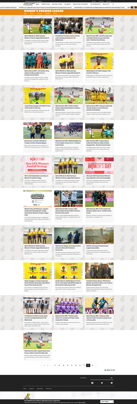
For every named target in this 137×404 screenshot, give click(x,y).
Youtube (109, 1)
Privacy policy (40, 388)
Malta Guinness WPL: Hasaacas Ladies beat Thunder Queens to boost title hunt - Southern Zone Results (99, 108)
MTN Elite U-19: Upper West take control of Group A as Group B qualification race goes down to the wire (30, 7)
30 (67, 365)
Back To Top (111, 370)
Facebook (102, 1)
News (25, 13)
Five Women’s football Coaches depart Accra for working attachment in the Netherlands (36, 318)
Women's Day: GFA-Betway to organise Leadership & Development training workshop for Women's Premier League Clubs (37, 206)
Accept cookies (105, 401)
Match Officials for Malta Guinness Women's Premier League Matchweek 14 (68, 67)
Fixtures (39, 13)
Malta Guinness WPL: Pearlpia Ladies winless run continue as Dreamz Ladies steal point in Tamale (67, 318)
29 (63, 365)
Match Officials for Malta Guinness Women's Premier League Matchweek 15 (37, 32)
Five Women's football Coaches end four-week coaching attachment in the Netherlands (67, 38)
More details (82, 402)
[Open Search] (112, 4)
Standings (47, 13)
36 (92, 365)
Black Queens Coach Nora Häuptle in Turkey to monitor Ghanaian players (37, 137)
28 (59, 365)
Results (32, 13)
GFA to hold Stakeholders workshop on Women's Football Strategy (37, 171)
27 (55, 365)
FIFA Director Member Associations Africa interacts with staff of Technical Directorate (68, 248)
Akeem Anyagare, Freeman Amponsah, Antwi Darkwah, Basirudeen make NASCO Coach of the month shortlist (37, 283)
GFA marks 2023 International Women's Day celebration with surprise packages (99, 171)
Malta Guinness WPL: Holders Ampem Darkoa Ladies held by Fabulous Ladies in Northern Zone (67, 108)
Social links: (83, 377)
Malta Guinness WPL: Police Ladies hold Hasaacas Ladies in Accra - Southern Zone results (98, 211)
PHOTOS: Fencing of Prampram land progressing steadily (99, 243)
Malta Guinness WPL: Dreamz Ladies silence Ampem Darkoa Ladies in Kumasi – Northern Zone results (68, 211)
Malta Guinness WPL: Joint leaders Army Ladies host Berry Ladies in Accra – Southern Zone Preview (36, 73)
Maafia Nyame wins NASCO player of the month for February (99, 67)
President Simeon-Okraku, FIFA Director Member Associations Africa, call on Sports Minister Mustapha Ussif (99, 283)
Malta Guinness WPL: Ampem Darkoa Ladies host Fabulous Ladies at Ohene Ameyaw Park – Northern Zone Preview (98, 143)
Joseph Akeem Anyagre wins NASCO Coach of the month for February (37, 102)
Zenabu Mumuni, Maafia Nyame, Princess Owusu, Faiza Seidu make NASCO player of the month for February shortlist (68, 283)
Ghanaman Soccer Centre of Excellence (33, 1)
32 (76, 365)
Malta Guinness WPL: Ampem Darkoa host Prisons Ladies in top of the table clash (37, 347)
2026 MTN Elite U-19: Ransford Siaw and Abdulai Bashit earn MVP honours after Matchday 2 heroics (84, 7)
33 (80, 365)
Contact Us (31, 388)
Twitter (94, 1)
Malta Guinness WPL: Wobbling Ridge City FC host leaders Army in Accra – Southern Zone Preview (68, 143)
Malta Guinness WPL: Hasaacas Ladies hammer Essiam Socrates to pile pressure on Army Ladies (98, 318)
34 (84, 365)
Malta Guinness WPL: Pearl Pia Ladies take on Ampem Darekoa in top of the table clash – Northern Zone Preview (99, 38)
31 (71, 365)
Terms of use (48, 388)
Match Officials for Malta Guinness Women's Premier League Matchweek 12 (37, 243)
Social (55, 13)
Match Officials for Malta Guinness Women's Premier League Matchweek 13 (68, 171)
